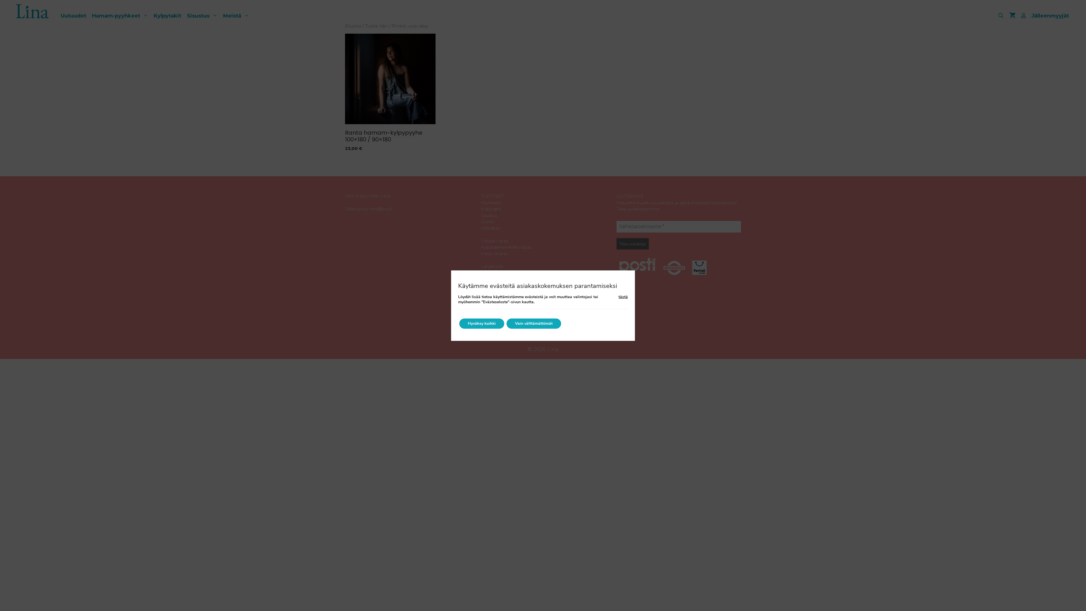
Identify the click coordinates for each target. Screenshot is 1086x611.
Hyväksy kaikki (482, 323)
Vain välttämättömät (534, 323)
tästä (623, 297)
